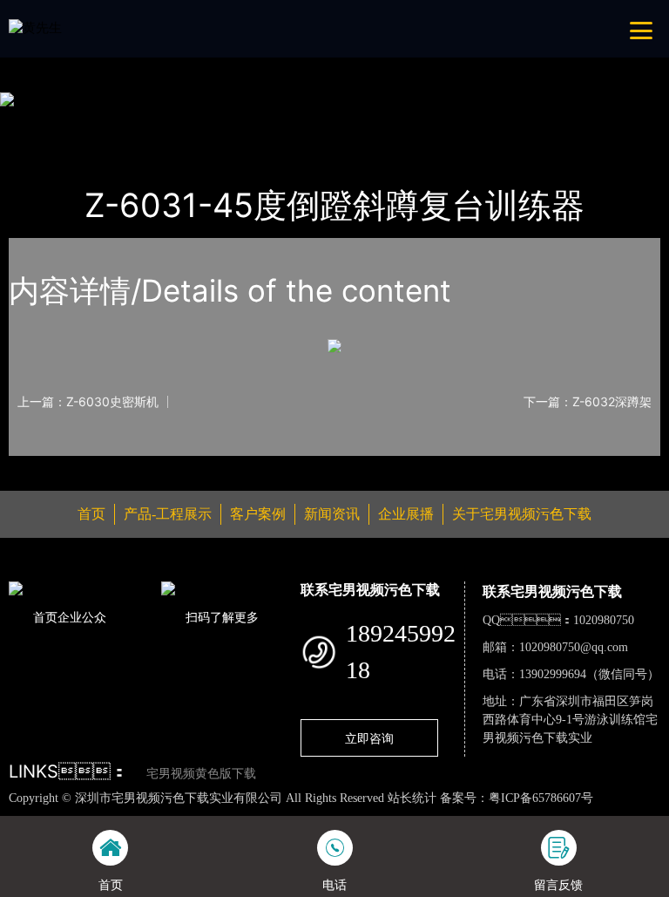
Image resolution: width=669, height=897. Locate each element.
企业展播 (406, 513)
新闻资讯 (332, 513)
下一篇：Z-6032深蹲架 (588, 402)
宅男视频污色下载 (231, 123)
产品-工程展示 (115, 123)
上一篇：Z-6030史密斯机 (88, 402)
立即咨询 (369, 738)
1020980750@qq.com (573, 647)
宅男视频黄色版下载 (201, 773)
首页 (39, 123)
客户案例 (258, 513)
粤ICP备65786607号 (541, 798)
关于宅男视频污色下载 (521, 513)
